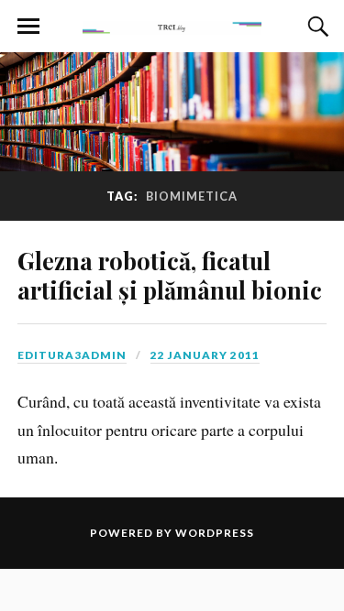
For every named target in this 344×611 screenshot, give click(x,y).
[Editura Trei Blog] (172, 24)
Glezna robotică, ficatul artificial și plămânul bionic (169, 275)
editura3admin (72, 355)
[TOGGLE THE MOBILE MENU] (28, 26)
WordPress (214, 533)
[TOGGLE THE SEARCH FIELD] (316, 26)
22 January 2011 (205, 355)
